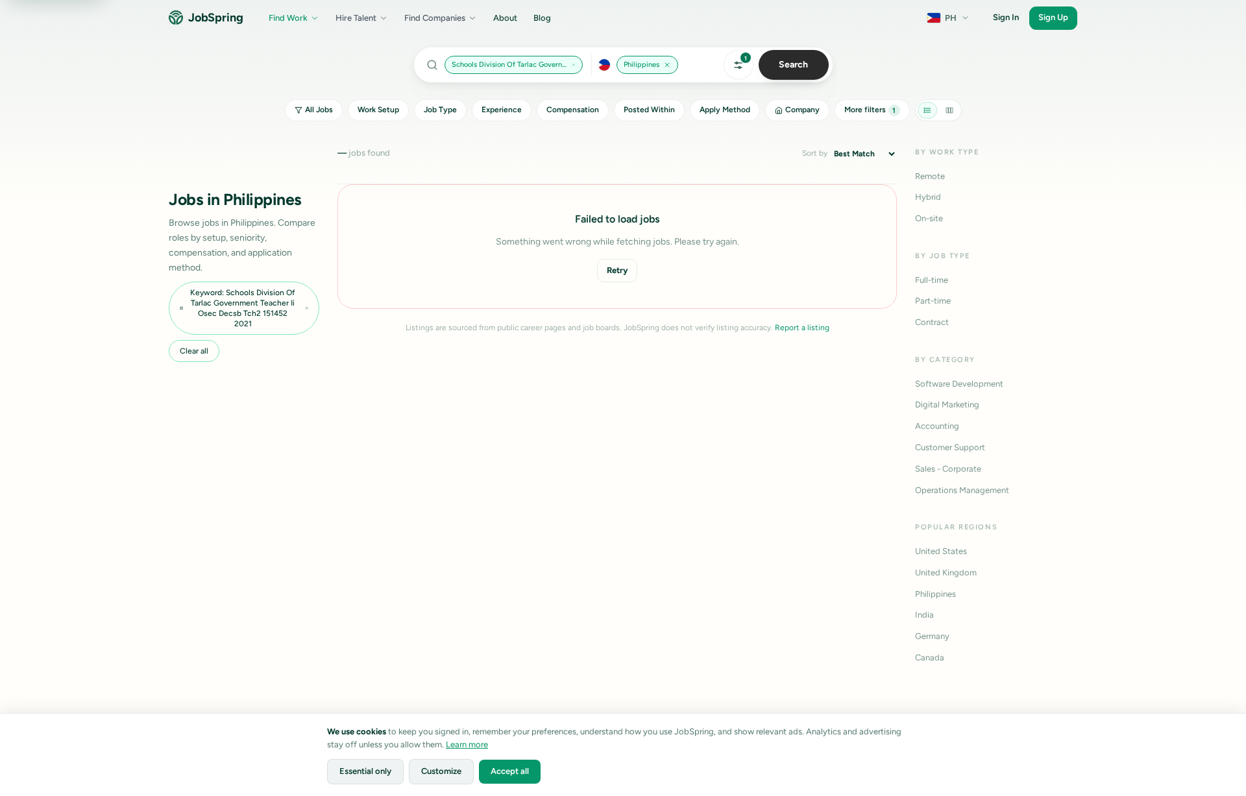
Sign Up (1053, 17)
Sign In (1006, 17)
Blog (542, 18)
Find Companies (434, 18)
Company (802, 109)
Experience (502, 109)
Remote (930, 176)
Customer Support (950, 447)
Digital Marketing (947, 404)
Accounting (937, 426)
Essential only (365, 771)
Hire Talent (356, 18)
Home (1209, 737)
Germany (932, 636)
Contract (932, 322)
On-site (929, 218)
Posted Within (649, 109)
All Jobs (319, 109)
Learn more (467, 744)
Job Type (440, 109)
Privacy (1033, 737)
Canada (929, 657)
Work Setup (378, 109)
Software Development (959, 384)
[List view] (927, 110)
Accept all (510, 771)
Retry (617, 270)
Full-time (931, 280)
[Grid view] (949, 110)
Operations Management (962, 490)
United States (941, 551)
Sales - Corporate (948, 469)
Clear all (194, 351)
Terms (1069, 737)
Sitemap (1171, 737)
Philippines (935, 594)
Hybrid (928, 197)
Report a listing (802, 327)
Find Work (288, 18)
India (924, 615)
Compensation (572, 109)
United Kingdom (946, 572)
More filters (870, 109)
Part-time (933, 301)
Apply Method (725, 109)
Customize (441, 771)
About (505, 18)
